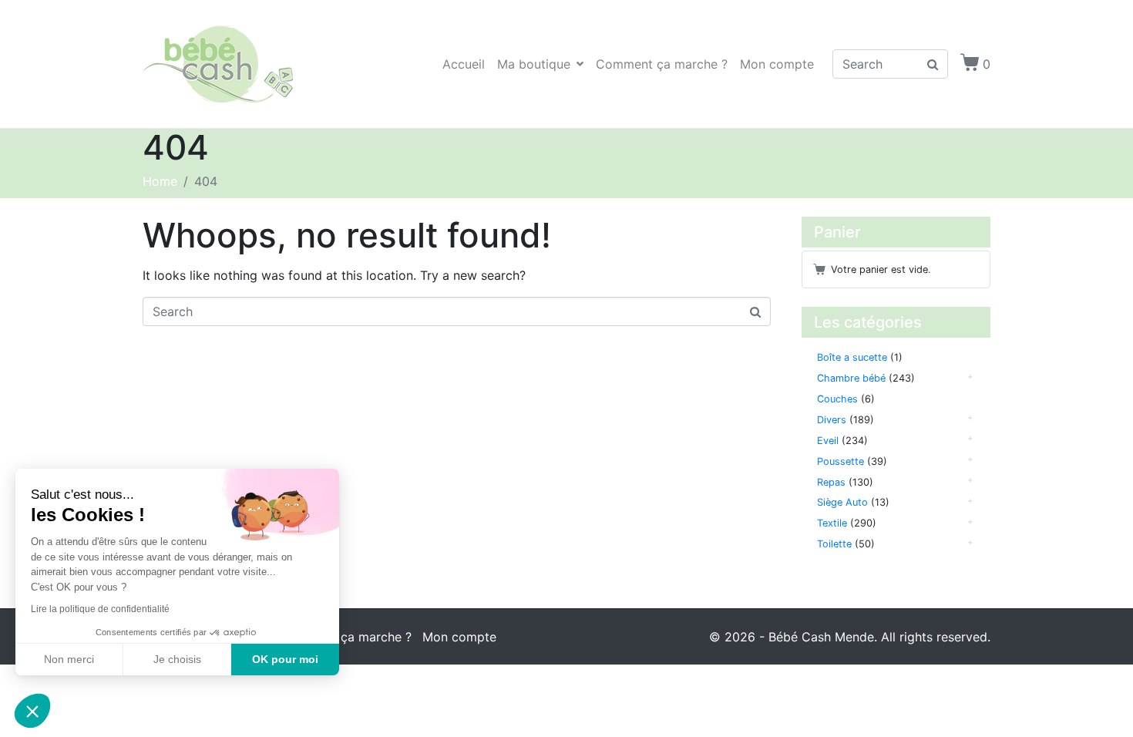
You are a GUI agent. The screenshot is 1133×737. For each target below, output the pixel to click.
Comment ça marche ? (662, 64)
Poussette (840, 461)
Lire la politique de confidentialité (100, 609)
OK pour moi (285, 659)
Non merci (69, 659)
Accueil (463, 64)
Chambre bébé (851, 378)
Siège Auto (842, 502)
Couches (837, 399)
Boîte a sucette (852, 357)
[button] (32, 710)
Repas (831, 482)
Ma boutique (533, 64)
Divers (831, 420)
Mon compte (777, 64)
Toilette (834, 544)
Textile (832, 523)
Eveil (828, 440)
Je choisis (177, 659)
